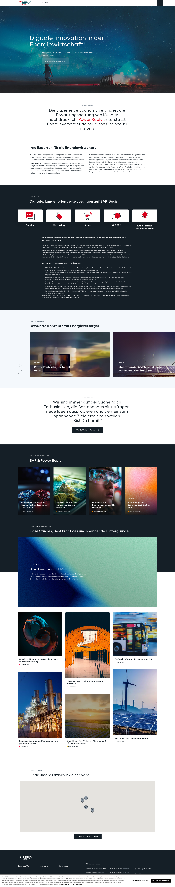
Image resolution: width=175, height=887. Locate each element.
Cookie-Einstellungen (140, 880)
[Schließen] (173, 876)
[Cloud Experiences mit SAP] (87, 572)
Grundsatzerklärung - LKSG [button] (143, 869)
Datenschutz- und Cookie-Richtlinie (70, 884)
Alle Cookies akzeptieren (161, 880)
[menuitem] (44, 3)
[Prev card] (20, 367)
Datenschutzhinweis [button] (95, 872)
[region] (87, 880)
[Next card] (20, 372)
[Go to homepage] (26, 3)
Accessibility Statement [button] (142, 874)
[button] (55, 61)
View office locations (87, 836)
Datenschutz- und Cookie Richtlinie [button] (96, 868)
